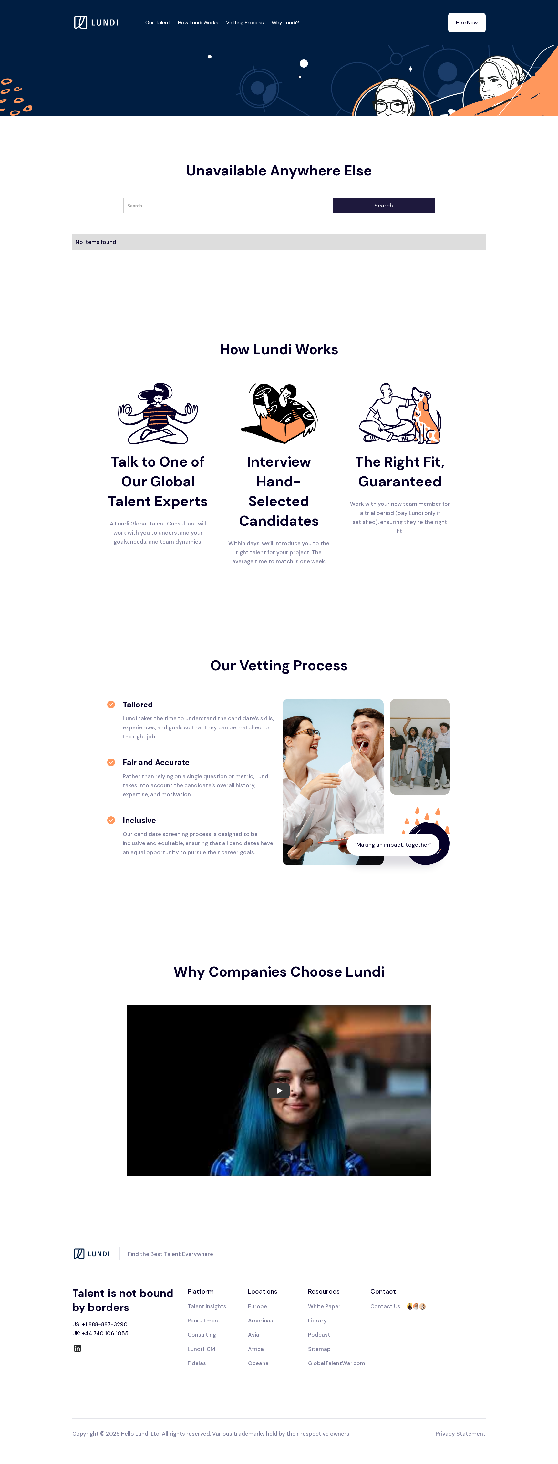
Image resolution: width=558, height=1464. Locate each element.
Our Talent (157, 22)
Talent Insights (207, 1306)
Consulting (202, 1334)
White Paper (324, 1306)
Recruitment (204, 1320)
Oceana (258, 1363)
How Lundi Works (198, 22)
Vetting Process (245, 22)
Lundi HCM (201, 1349)
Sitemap (319, 1349)
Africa (256, 1349)
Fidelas (197, 1363)
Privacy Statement (461, 1433)
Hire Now (467, 22)
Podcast (319, 1334)
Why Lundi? (285, 22)
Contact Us (385, 1306)
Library (317, 1320)
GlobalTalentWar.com (336, 1363)
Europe (257, 1306)
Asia (253, 1334)
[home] (103, 22)
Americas (260, 1320)
